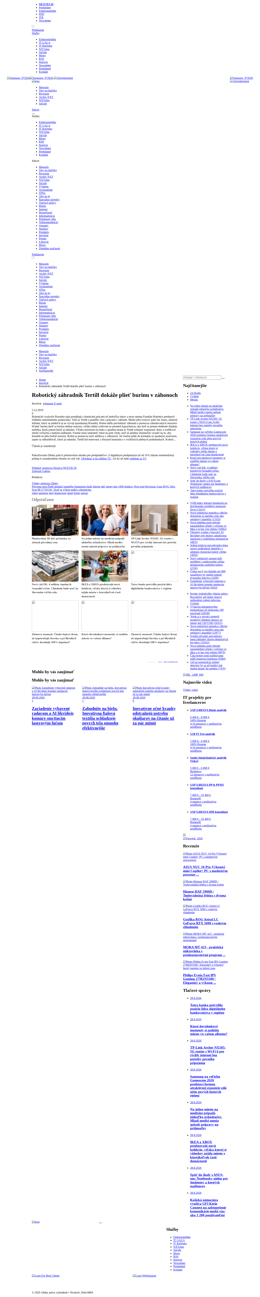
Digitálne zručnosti (49, 248)
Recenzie (44, 93)
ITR (41, 17)
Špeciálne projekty (49, 199)
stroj (51, 493)
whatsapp (48, 403)
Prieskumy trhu (47, 219)
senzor (84, 493)
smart (70, 493)
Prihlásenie (38, 30)
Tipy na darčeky (48, 90)
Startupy (43, 228)
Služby (36, 33)
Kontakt (43, 71)
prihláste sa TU (138, 458)
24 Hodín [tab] (195, 393)
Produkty (44, 232)
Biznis (42, 205)
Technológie (46, 189)
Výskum (43, 186)
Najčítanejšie (46, 370)
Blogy (42, 55)
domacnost (60, 493)
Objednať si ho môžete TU (96, 458)
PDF (41, 14)
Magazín (44, 87)
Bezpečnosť (45, 212)
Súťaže (43, 52)
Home (42, 379)
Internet (43, 209)
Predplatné (45, 7)
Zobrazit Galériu (41, 471)
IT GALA (44, 42)
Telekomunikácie (48, 222)
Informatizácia (47, 215)
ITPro (42, 193)
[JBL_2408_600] (193, 674)
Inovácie (43, 235)
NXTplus (44, 49)
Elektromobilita (47, 10)
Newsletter (45, 20)
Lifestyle (44, 241)
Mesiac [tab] (194, 399)
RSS (41, 58)
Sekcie (35, 109)
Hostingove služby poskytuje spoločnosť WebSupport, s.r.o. (166, 1281)
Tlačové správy (47, 202)
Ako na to (44, 196)
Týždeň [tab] (194, 396)
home (77, 493)
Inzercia (43, 62)
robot (35, 493)
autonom (43, 493)
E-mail (58, 403)
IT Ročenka (45, 45)
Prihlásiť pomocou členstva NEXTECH (54, 467)
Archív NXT (46, 97)
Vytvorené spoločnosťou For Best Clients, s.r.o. (58, 1281)
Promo (42, 238)
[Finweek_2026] (193, 838)
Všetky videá (190, 689)
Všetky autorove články (45, 483)
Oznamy (43, 225)
